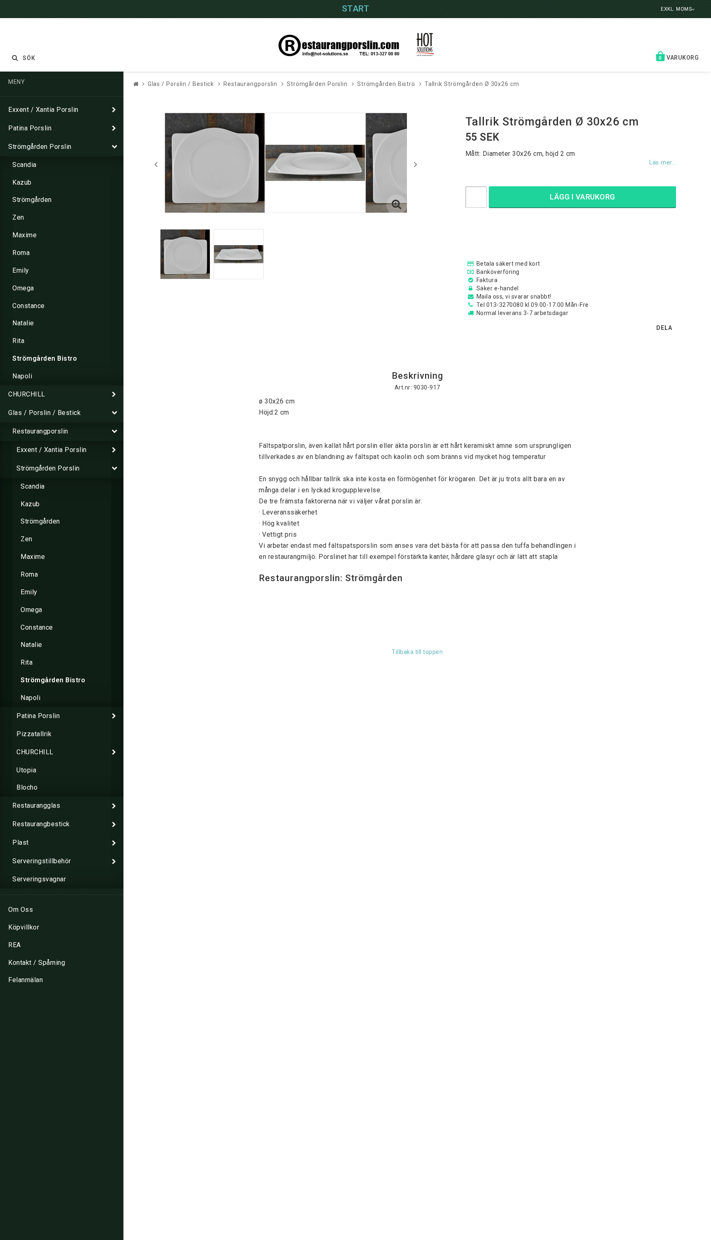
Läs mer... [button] (662, 162)
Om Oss (20, 909)
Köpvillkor (23, 927)
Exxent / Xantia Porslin (43, 110)
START (355, 9)
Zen (18, 217)
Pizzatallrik (33, 734)
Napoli (22, 376)
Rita (18, 341)
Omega (23, 288)
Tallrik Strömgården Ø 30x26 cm (472, 84)
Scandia (24, 165)
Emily (20, 270)
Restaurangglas (36, 805)
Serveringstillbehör (41, 861)
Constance (28, 306)
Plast (20, 842)
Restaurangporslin (40, 431)
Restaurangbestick (41, 824)
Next (415, 164)
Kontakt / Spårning (36, 963)
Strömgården (32, 200)
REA (14, 945)
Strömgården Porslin (40, 147)
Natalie (23, 323)
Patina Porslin (29, 128)
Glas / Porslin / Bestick (44, 413)
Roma (21, 253)
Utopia (26, 770)
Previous (156, 164)
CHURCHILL (26, 394)
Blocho (26, 787)
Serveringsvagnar (39, 879)
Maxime (24, 235)
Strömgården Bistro (44, 358)
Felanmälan (25, 980)
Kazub (22, 182)
